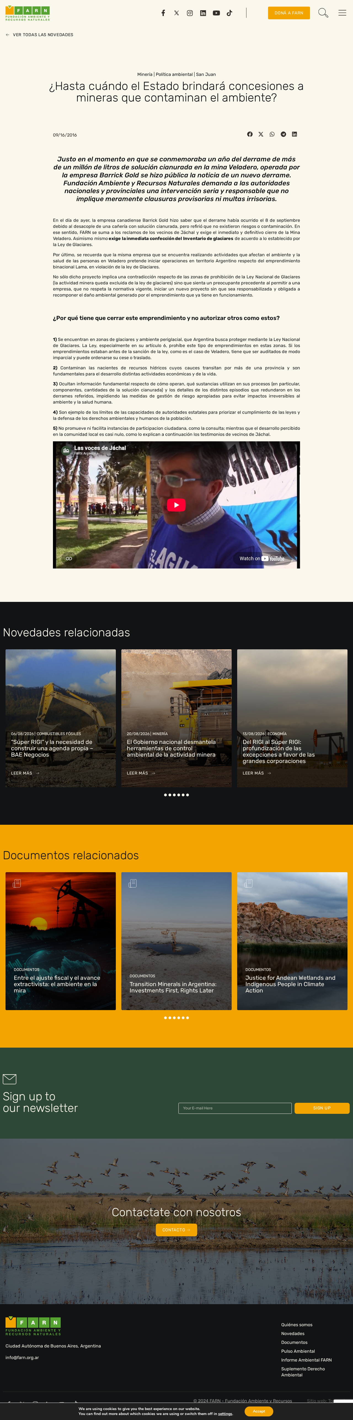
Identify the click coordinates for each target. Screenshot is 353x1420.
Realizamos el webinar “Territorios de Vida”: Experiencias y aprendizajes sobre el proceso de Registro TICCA (288, 751)
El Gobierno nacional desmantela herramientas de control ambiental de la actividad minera (55, 748)
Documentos (294, 1342)
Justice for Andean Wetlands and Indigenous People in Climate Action (175, 984)
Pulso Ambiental (298, 1351)
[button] (250, 134)
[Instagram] (189, 13)
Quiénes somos (296, 1324)
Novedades (292, 1333)
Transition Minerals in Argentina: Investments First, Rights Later (57, 987)
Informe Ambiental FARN (306, 1360)
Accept (259, 1411)
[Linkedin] (203, 13)
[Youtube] (216, 13)
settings (225, 1413)
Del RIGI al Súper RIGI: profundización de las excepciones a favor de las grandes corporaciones (163, 751)
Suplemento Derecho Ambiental (303, 1372)
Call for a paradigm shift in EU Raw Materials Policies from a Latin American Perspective (292, 984)
